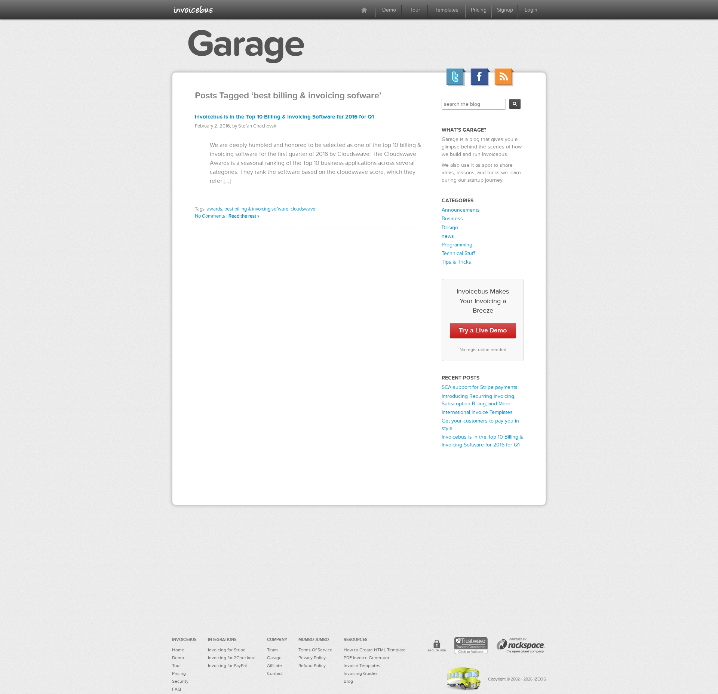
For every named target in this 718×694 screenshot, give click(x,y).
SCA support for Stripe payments (480, 387)
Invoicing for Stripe (227, 649)
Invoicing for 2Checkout (232, 657)
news (448, 236)
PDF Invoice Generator (366, 657)
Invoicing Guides (361, 673)
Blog (348, 681)
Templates (446, 10)
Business (452, 218)
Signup (505, 10)
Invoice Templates (362, 665)
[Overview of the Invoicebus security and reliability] (436, 646)
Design (450, 227)
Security (180, 681)
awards (214, 209)
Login (531, 10)
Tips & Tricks (456, 262)
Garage (245, 43)
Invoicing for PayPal (227, 665)
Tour (415, 10)
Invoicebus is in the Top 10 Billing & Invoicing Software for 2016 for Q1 (284, 116)
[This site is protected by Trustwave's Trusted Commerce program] (470, 645)
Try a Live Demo (483, 330)
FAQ (176, 689)
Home (178, 649)
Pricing (479, 10)
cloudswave (303, 209)
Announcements (461, 210)
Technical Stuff (458, 253)
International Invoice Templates (477, 412)
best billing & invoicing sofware (256, 209)
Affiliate (274, 665)
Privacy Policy (312, 657)
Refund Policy (312, 665)
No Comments (210, 216)
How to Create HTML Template (375, 649)
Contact (275, 673)
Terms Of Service (315, 649)
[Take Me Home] (193, 9)
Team (272, 649)
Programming (457, 245)
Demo (389, 10)
